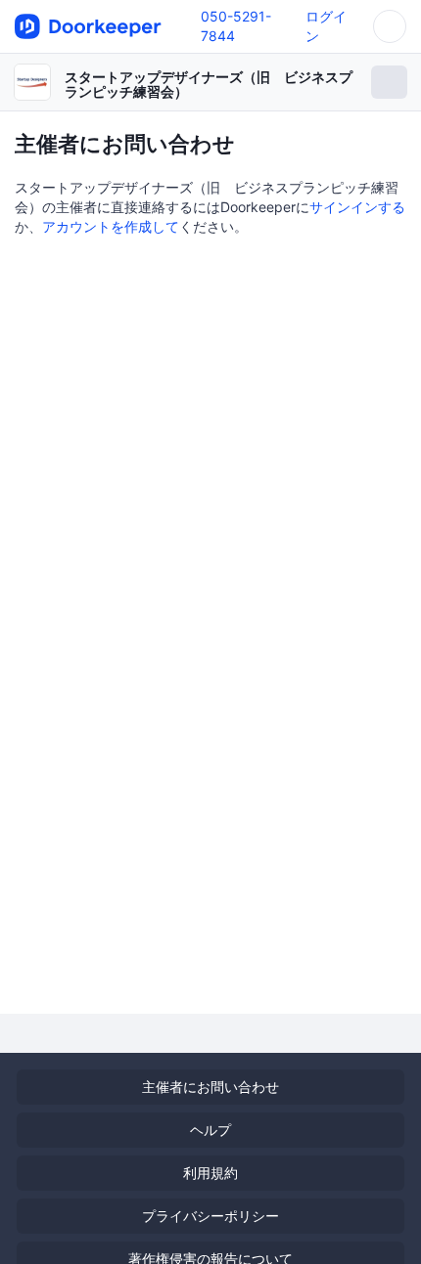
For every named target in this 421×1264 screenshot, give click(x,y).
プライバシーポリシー (210, 1215)
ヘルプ (210, 1129)
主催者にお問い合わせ (210, 1086)
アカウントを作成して (110, 226)
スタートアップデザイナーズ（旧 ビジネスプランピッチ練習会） (208, 84)
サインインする (357, 206)
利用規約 (210, 1172)
